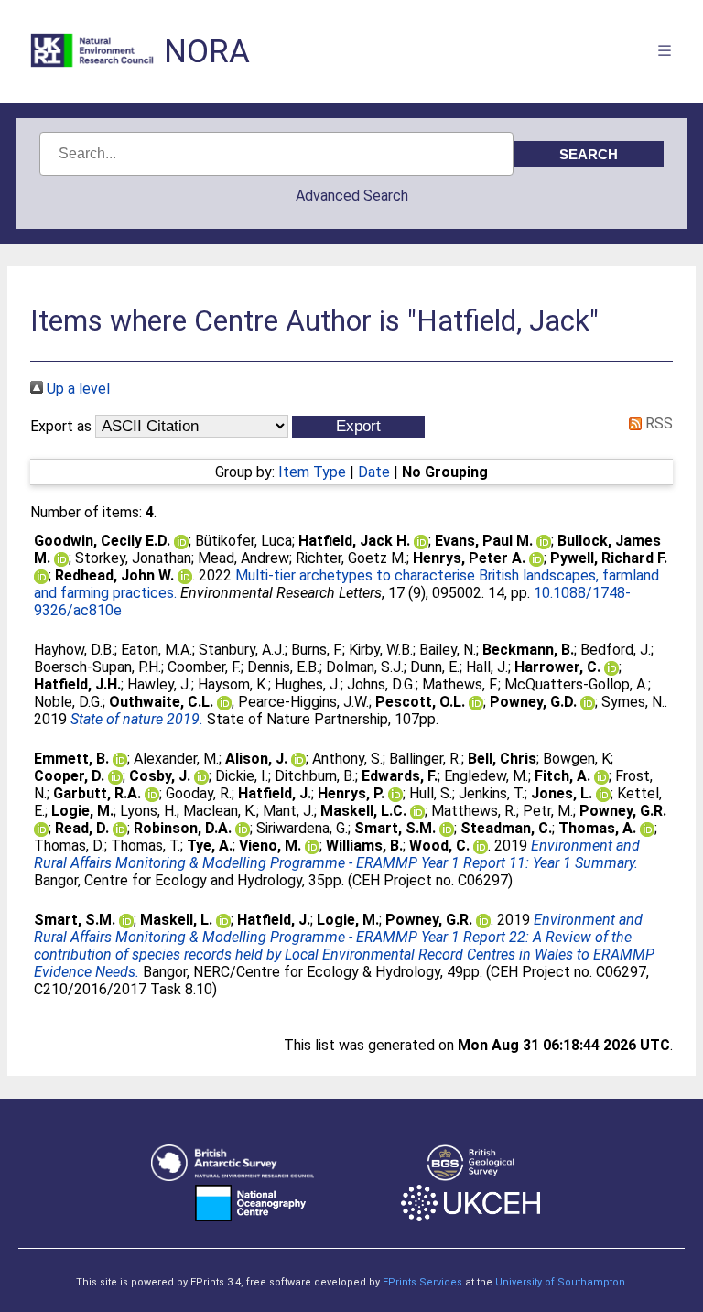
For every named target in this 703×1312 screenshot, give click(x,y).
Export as (61, 426)
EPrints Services (422, 1282)
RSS (657, 423)
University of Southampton (560, 1282)
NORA (207, 51)
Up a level (76, 388)
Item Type (312, 472)
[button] (358, 427)
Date (374, 472)
